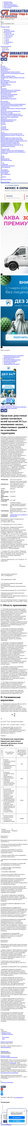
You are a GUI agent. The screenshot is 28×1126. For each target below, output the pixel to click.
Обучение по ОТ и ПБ (6, 112)
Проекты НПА (4, 83)
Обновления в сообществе (8, 165)
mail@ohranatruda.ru (6, 1047)
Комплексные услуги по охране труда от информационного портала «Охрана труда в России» (12, 135)
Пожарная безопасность (7, 121)
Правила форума (5, 158)
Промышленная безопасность (8, 119)
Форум (7, 40)
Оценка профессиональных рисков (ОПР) (12, 139)
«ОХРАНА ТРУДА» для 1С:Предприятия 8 (12, 150)
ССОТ (7, 43)
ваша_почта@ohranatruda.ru (11, 6)
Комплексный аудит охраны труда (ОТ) (11, 138)
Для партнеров (4, 129)
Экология (3, 124)
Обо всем (3, 86)
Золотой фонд (9, 42)
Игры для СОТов (5, 182)
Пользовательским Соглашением (9, 1072)
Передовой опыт (5, 80)
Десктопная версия (5, 1053)
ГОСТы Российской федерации (9, 94)
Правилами (13, 1062)
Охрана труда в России (7, 1041)
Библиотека (8, 32)
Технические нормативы (7, 95)
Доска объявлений (5, 174)
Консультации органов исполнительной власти (13, 104)
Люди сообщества (5, 167)
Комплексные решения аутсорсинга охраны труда (14, 140)
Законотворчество (5, 69)
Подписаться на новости (10, 4)
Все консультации (5, 102)
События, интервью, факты (8, 76)
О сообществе (4, 164)
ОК (5, 1121)
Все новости (4, 67)
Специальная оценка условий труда (10, 143)
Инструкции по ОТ (6, 93)
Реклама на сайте (8, 3)
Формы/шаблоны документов (8, 98)
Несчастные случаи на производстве (10, 111)
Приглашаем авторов (6, 160)
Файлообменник (5, 171)
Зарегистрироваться (6, 1124)
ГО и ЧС (3, 122)
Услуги (7, 39)
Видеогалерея (4, 172)
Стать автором (7, 7)
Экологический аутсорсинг (8, 146)
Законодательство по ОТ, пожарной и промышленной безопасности (11, 90)
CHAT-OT (3, 176)
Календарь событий (9, 31)
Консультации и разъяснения (8, 81)
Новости (7, 29)
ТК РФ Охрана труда (6, 97)
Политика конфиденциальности (9, 1057)
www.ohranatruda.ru (18, 1097)
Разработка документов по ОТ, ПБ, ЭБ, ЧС (12, 145)
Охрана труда (4, 70)
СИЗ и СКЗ (4, 118)
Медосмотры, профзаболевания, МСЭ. (11, 114)
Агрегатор (8, 37)
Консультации (9, 35)
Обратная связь (8, 2)
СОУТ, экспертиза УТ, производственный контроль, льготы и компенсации (12, 116)
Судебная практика (6, 84)
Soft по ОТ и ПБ (9, 34)
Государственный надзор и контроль (10, 72)
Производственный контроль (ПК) (10, 142)
